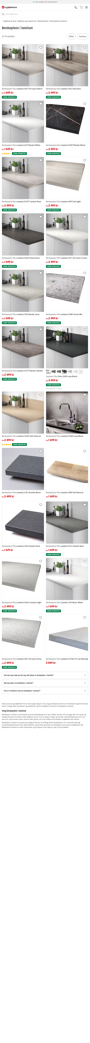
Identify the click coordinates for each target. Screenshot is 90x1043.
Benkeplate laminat (58, 21)
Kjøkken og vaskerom (27, 21)
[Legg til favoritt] (41, 47)
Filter (71, 36)
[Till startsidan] (9, 7)
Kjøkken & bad (10, 21)
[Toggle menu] (86, 7)
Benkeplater (43, 21)
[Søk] (3, 14)
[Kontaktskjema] (76, 7)
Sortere (82, 36)
